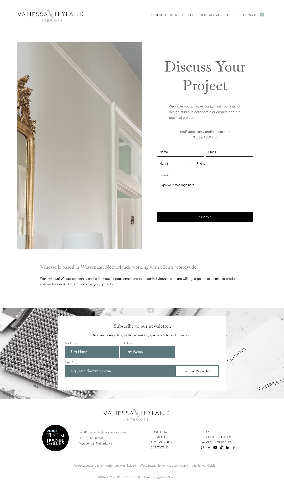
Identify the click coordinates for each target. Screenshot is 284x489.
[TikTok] (221, 447)
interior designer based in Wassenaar (129, 465)
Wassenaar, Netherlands (96, 443)
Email (68, 362)
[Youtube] (215, 447)
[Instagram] (203, 447)
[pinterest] (234, 447)
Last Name (127, 343)
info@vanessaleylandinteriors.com (204, 132)
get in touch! (110, 284)
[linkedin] (228, 447)
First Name (71, 343)
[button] (262, 13)
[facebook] (209, 447)
